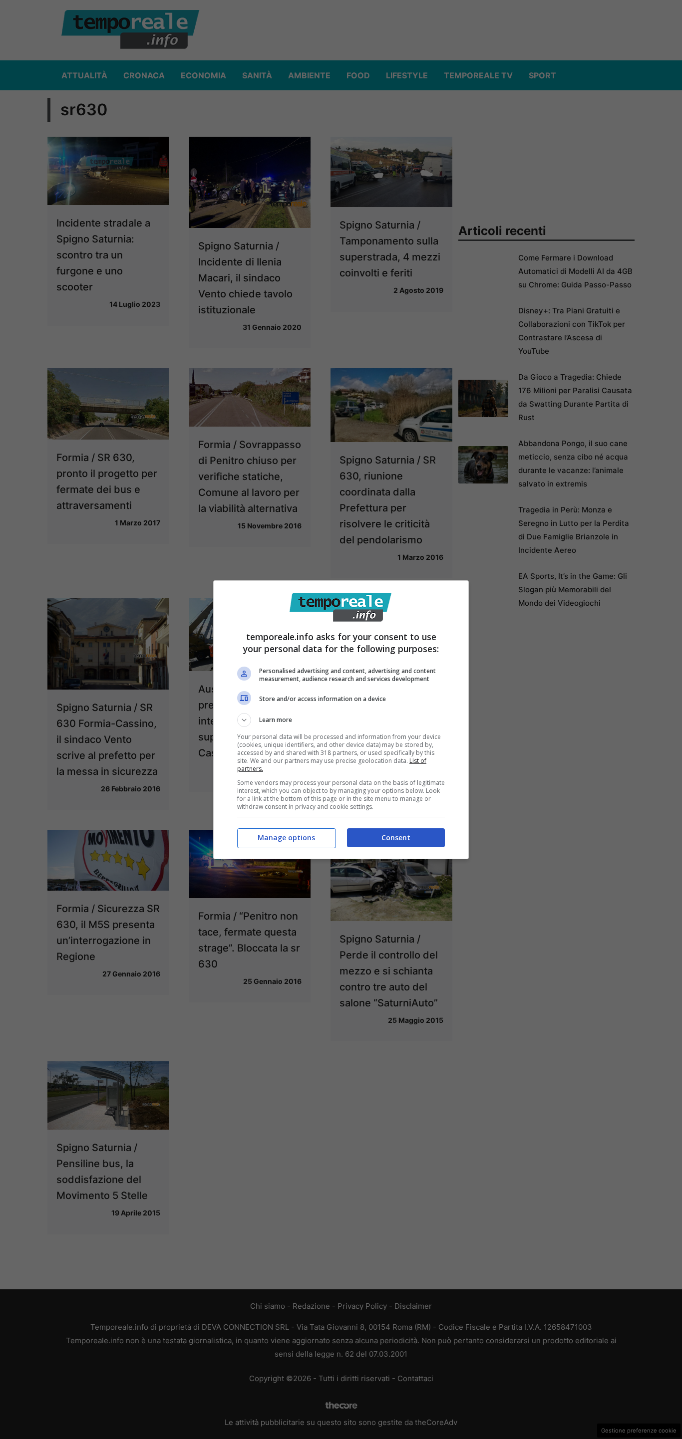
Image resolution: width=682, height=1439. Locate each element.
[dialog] (341, 719)
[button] (341, 720)
